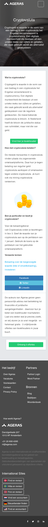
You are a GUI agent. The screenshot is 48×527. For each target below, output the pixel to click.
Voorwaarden (9, 382)
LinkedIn (25, 287)
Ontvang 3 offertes (26, 344)
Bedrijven (31, 397)
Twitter (25, 282)
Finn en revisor (14, 491)
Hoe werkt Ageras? (12, 418)
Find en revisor (14, 480)
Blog (29, 393)
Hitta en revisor (14, 486)
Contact (7, 387)
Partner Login (33, 374)
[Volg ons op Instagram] (38, 521)
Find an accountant (16, 509)
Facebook (24, 277)
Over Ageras (9, 374)
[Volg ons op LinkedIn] (44, 521)
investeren (10, 269)
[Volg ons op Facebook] (28, 521)
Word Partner (33, 378)
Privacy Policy (10, 391)
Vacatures (8, 378)
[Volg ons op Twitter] (33, 521)
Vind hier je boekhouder (24, 141)
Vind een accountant (17, 497)
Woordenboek (34, 402)
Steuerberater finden (17, 503)
